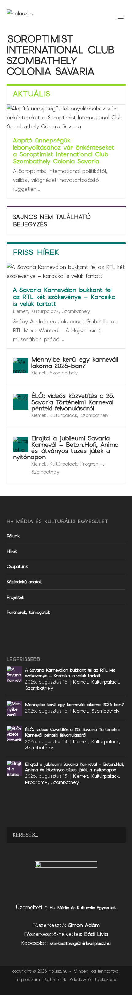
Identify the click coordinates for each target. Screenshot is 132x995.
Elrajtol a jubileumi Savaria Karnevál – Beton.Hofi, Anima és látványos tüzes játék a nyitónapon (65, 447)
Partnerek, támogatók (28, 612)
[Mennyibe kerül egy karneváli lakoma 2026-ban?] (20, 365)
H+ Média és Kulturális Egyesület (82, 907)
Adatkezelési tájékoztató (93, 979)
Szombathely (76, 311)
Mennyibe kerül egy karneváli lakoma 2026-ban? (74, 362)
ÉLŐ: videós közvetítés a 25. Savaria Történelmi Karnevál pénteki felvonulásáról (72, 402)
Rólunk (13, 536)
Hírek (12, 551)
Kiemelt (20, 311)
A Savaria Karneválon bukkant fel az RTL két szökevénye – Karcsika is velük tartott (64, 297)
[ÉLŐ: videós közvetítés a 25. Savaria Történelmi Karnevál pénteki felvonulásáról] (20, 402)
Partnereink (54, 979)
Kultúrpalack (45, 311)
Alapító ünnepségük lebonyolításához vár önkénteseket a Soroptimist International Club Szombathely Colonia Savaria (63, 150)
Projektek (15, 597)
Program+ (91, 464)
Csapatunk (17, 566)
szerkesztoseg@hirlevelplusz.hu (80, 943)
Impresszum (28, 979)
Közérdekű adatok (24, 582)
